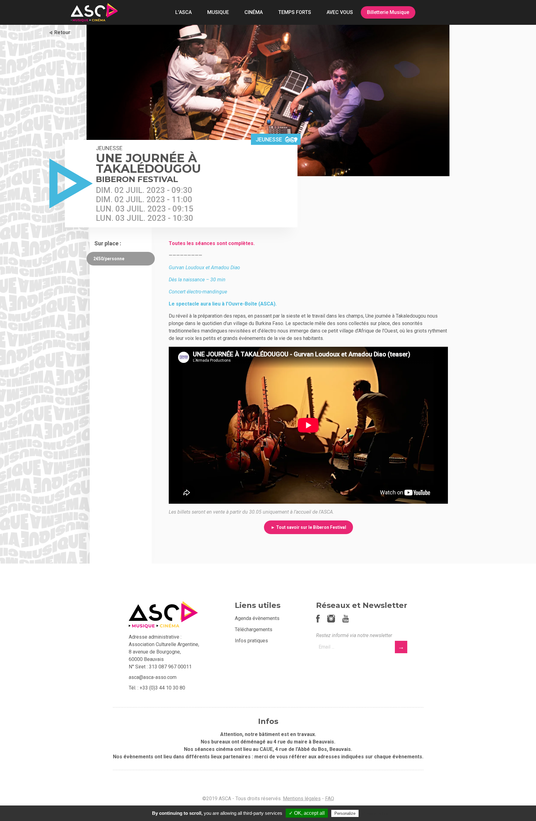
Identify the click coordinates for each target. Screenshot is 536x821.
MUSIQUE (218, 12)
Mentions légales (302, 798)
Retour (62, 32)
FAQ (329, 798)
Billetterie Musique (388, 12)
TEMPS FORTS (294, 12)
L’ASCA (183, 12)
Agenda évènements (257, 618)
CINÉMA (253, 12)
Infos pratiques (251, 641)
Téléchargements (253, 629)
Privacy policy (375, 813)
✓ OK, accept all (307, 813)
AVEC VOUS (340, 12)
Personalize (344, 813)
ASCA (94, 12)
